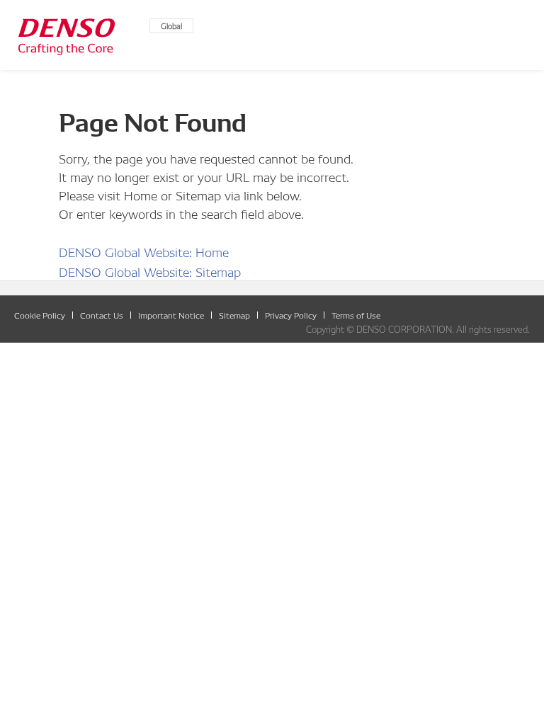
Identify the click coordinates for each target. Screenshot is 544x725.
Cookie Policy (39, 315)
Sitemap (234, 315)
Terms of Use (356, 315)
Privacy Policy (291, 315)
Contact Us (101, 315)
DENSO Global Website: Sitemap (150, 271)
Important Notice (171, 315)
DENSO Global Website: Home (144, 251)
